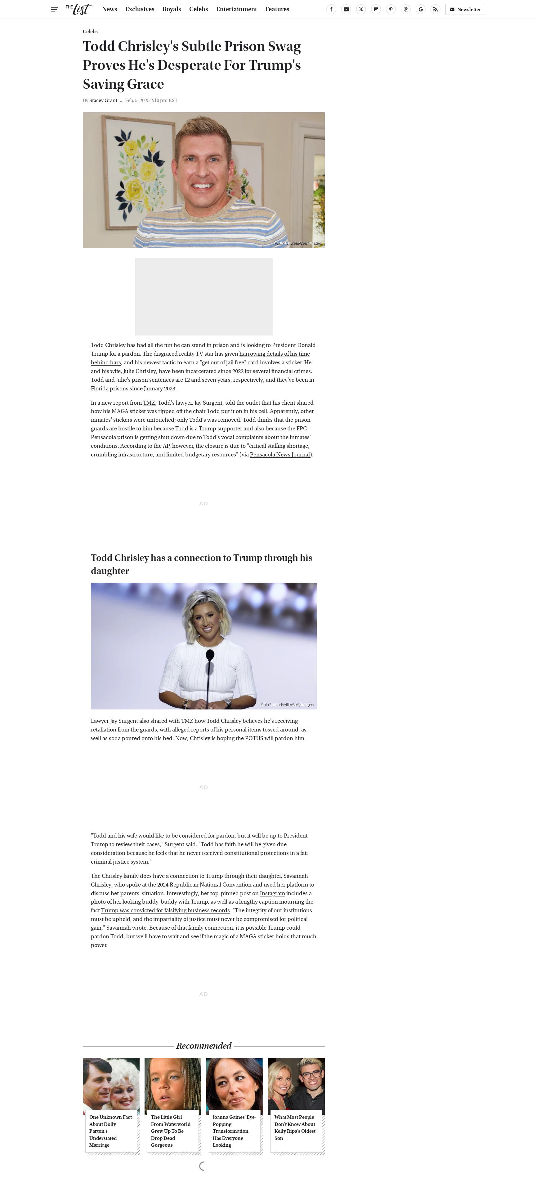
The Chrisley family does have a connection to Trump (157, 876)
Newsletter (469, 9)
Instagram (272, 893)
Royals (172, 9)
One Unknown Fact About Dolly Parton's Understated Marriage (110, 1131)
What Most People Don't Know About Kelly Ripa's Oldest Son (295, 1127)
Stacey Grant (103, 100)
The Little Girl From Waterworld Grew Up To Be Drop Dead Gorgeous (170, 1131)
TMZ (149, 403)
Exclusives (139, 9)
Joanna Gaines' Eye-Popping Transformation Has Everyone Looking (234, 1131)
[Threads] (406, 9)
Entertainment (236, 9)
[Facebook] (331, 9)
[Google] (421, 9)
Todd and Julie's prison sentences (132, 380)
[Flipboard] (376, 9)
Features (277, 9)
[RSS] (435, 9)
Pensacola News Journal (280, 454)
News (109, 9)
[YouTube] (346, 9)
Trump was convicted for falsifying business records (165, 910)
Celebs (198, 9)
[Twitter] (361, 9)
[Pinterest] (391, 9)
